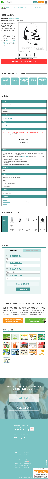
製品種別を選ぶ (16, 256)
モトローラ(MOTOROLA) (36, 7)
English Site (26, 467)
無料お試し (26, 452)
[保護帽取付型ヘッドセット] (12, 220)
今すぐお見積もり (11, 230)
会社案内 (26, 459)
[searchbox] (23, 259)
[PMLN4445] (20, 55)
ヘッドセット (6, 125)
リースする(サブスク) (19, 465)
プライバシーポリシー (28, 465)
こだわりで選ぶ (16, 269)
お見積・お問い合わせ (24, 141)
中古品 (12, 35)
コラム (25, 456)
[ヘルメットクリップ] (42, 220)
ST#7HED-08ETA (12, 226)
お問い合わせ (41, 2)
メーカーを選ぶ (16, 262)
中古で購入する (18, 467)
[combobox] (23, 259)
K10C (35, 226)
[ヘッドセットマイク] (27, 220)
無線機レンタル (18, 463)
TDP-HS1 (27, 226)
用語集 (25, 458)
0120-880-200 (24, 406)
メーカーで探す (18, 454)
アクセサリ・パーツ (19, 461)
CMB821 (42, 226)
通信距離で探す (18, 456)
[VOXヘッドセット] (20, 220)
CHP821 (20, 226)
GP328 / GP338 (6, 202)
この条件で (23, 289)
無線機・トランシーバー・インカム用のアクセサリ (17, 7)
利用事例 (26, 454)
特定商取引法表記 (27, 463)
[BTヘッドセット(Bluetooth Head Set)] (34, 220)
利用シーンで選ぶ (17, 275)
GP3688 (27, 156)
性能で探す (17, 458)
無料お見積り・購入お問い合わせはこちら (24, 61)
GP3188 (23, 156)
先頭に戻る (46, 463)
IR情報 (25, 461)
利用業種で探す (18, 459)
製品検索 (35, 2)
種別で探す (17, 452)
